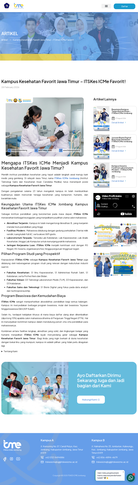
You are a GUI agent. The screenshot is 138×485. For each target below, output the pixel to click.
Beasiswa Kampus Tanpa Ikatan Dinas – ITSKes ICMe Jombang (122, 111)
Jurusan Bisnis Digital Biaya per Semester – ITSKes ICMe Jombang (122, 139)
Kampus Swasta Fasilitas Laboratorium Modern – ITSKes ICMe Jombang (122, 169)
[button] (106, 6)
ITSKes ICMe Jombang (66, 178)
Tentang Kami (10, 351)
